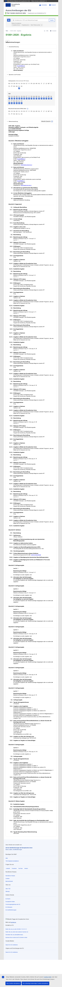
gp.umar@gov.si (21, 65)
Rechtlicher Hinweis (10, 875)
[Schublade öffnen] (7, 41)
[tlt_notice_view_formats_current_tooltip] (52, 121)
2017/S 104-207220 (36, 555)
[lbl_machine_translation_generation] (27, 108)
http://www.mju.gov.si (26, 185)
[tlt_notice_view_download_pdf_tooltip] (9, 98)
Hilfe (7, 858)
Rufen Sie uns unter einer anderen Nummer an (17, 931)
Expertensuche (25, 25)
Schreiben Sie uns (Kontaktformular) (14, 934)
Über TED (8, 888)
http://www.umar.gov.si (26, 164)
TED (7, 30)
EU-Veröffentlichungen (11, 910)
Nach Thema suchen (35, 25)
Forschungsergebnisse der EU (13, 904)
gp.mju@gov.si (20, 180)
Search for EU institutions (12, 944)
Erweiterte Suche (16, 25)
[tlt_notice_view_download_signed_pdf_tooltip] (19, 88)
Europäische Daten (10, 901)
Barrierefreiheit (9, 881)
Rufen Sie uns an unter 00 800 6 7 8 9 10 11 (16, 929)
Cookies (7, 878)
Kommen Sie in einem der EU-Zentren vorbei (16, 937)
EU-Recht (8, 898)
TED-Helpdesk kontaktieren (12, 861)
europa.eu (13, 922)
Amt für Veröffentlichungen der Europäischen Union (19, 847)
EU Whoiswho (9, 907)
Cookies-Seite (47, 977)
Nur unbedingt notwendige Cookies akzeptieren (35, 983)
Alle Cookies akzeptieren (13, 983)
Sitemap (8, 891)
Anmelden (44, 5)
